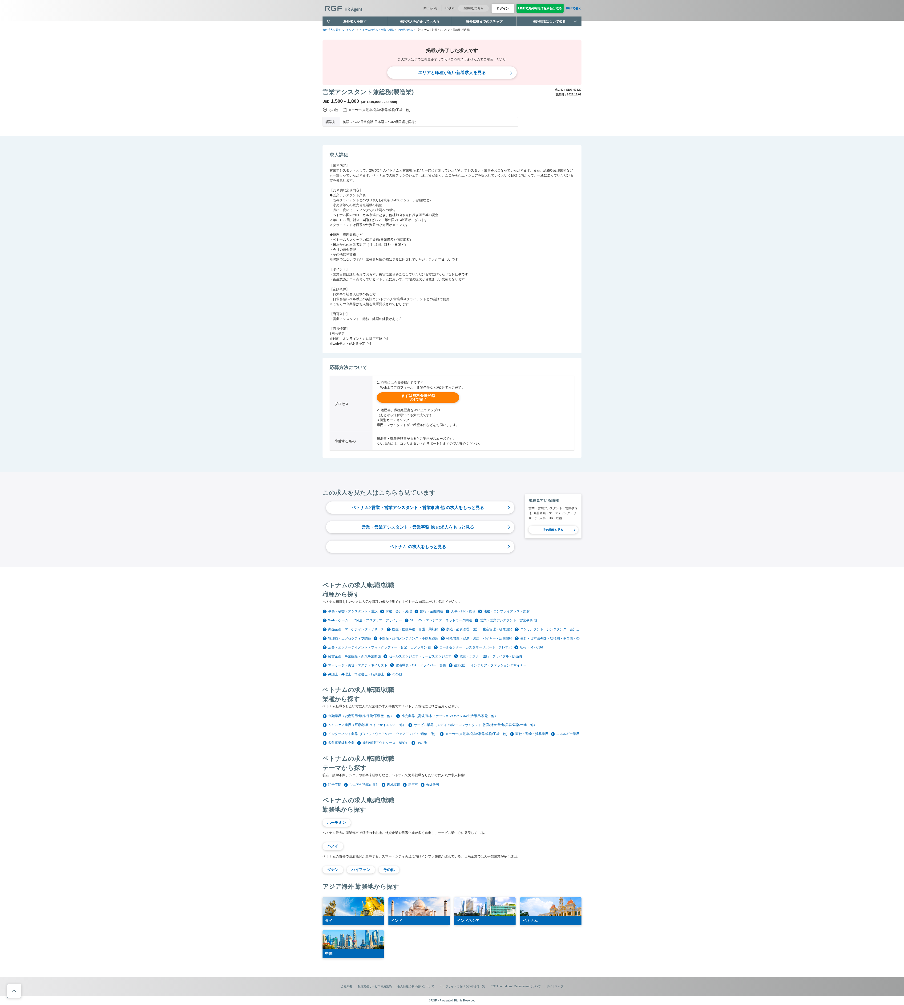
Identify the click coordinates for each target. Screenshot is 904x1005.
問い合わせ (431, 8)
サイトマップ (554, 986)
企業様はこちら (473, 8)
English (450, 8)
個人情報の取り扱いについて (415, 986)
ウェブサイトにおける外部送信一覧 (462, 986)
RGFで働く (573, 8)
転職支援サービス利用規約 (375, 986)
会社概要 (346, 986)
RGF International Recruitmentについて (516, 986)
